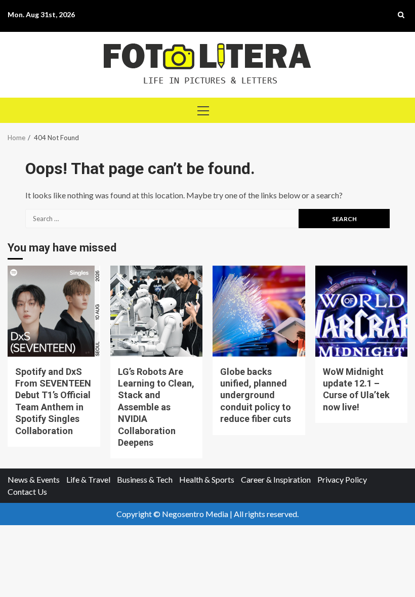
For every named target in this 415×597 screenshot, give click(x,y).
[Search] (401, 14)
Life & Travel (88, 479)
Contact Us (27, 491)
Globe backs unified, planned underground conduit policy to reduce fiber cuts (259, 311)
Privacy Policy (342, 479)
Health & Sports (206, 479)
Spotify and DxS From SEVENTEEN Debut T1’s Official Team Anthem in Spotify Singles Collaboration (54, 311)
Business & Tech (145, 479)
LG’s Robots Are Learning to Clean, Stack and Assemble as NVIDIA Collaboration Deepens (156, 311)
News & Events (34, 479)
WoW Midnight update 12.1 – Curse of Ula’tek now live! (361, 311)
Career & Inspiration (276, 479)
